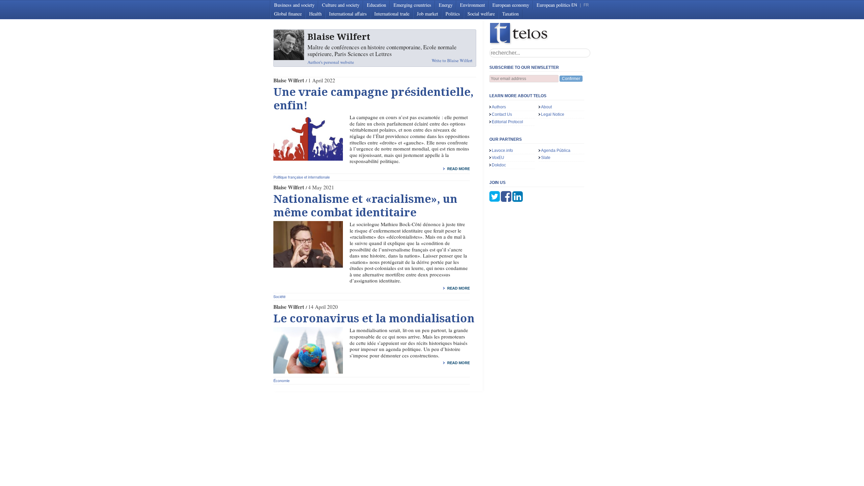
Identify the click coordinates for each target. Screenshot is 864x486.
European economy (510, 5)
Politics (453, 13)
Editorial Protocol (507, 121)
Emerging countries (412, 5)
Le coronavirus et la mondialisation (374, 318)
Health (315, 13)
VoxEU (498, 157)
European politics (553, 5)
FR (586, 5)
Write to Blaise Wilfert (452, 60)
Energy (446, 5)
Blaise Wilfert (288, 80)
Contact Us (502, 114)
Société (279, 296)
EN (574, 5)
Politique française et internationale (301, 177)
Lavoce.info (502, 150)
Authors (499, 107)
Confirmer (571, 78)
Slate (545, 157)
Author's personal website (330, 62)
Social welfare (481, 13)
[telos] (540, 34)
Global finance (288, 13)
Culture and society (340, 5)
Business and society (294, 5)
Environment (472, 5)
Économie (281, 380)
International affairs (348, 13)
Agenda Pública (555, 150)
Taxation (510, 13)
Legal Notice (552, 114)
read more (458, 169)
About (546, 107)
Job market (427, 13)
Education (376, 5)
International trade (391, 13)
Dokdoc (499, 165)
